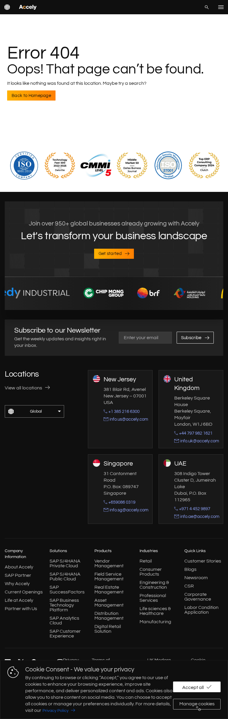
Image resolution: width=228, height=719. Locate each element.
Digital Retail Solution (107, 629)
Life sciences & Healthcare (155, 611)
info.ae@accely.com (199, 516)
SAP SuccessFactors (67, 589)
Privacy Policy (55, 711)
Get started (110, 253)
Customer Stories (202, 561)
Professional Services (153, 598)
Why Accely (17, 583)
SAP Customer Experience (65, 633)
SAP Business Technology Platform (64, 605)
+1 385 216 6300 (124, 411)
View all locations (23, 388)
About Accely (19, 567)
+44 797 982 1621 (196, 433)
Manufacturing (155, 621)
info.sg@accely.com (129, 510)
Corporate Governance (197, 596)
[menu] (221, 7)
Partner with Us (21, 608)
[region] (114, 689)
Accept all (193, 687)
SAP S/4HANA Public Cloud (65, 576)
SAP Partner (18, 575)
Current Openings (24, 592)
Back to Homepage (31, 95)
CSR (189, 586)
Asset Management (109, 602)
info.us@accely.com (129, 419)
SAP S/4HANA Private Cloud (65, 563)
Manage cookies (197, 703)
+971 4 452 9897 (194, 509)
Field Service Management (109, 576)
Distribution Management (109, 616)
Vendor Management (109, 563)
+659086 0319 (121, 502)
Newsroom (196, 577)
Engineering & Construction (154, 585)
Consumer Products (151, 572)
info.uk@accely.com (199, 441)
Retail (146, 561)
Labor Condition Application (201, 610)
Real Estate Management (109, 589)
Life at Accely (19, 600)
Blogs (190, 569)
